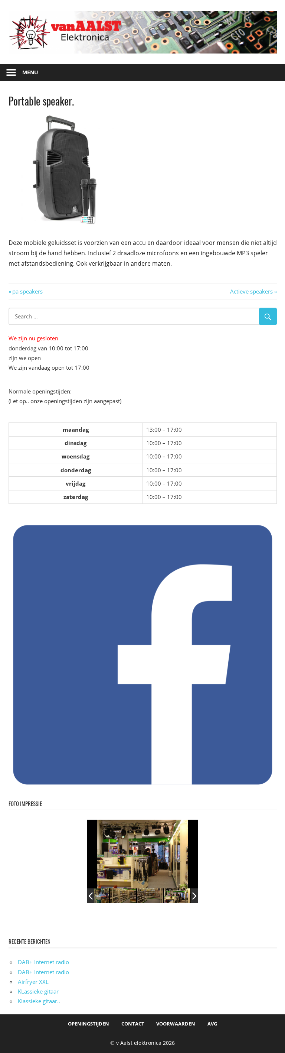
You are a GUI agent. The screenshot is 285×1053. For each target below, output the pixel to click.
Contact (132, 1023)
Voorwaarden (175, 1023)
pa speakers (27, 291)
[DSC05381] (177, 895)
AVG (212, 1023)
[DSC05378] (150, 895)
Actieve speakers (251, 291)
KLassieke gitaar (38, 991)
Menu (30, 72)
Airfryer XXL (33, 981)
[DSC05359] (96, 895)
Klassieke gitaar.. (39, 1001)
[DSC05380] (123, 895)
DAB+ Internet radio (43, 962)
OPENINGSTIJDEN (88, 1023)
